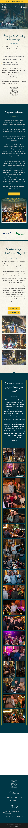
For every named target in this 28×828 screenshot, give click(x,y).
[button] (14, 193)
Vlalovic (16, 826)
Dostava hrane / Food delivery (13, 1)
